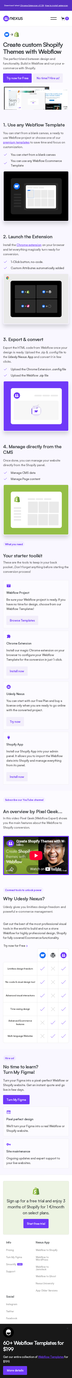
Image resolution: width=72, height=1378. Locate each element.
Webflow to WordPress (42, 1258)
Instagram (11, 1304)
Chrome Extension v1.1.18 (32, 5)
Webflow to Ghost (46, 1276)
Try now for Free (17, 78)
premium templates (16, 142)
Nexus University (45, 1283)
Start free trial (36, 1224)
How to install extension (56, 5)
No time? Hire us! (48, 78)
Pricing (10, 1250)
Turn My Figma (16, 1100)
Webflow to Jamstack (42, 1268)
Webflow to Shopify (47, 1250)
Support (10, 1271)
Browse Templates (22, 620)
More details (15, 1370)
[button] (53, 18)
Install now (17, 671)
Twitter (10, 1311)
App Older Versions (47, 1290)
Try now (15, 722)
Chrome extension (29, 245)
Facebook (11, 1318)
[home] (26, 18)
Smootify (14, 1264)
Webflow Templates (51, 1357)
